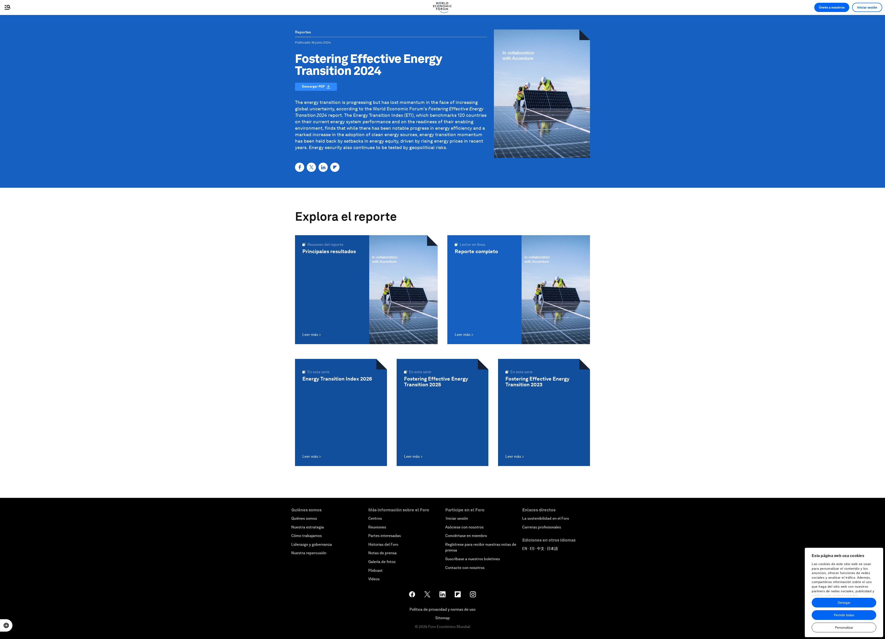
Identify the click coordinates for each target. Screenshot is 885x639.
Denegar (844, 602)
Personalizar (844, 627)
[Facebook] (299, 167)
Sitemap (442, 618)
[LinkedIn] (323, 167)
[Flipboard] (334, 167)
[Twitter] (311, 167)
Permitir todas (844, 615)
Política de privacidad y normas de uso (442, 609)
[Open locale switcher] (6, 625)
